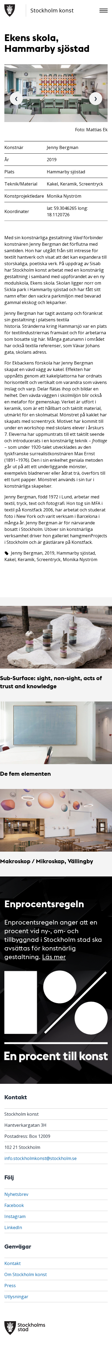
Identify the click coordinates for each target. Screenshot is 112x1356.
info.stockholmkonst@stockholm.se (40, 1158)
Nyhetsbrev (16, 1194)
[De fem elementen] (56, 732)
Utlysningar (16, 1297)
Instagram (15, 1216)
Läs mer (54, 956)
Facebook (14, 1205)
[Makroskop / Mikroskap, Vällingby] (56, 820)
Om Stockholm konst (25, 1274)
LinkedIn (13, 1227)
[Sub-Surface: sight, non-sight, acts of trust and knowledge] (56, 637)
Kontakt (12, 1263)
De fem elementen (25, 773)
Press (10, 1285)
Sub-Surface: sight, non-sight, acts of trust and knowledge (51, 682)
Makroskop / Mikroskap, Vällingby (46, 861)
